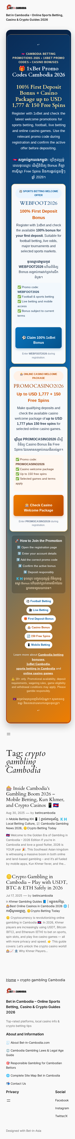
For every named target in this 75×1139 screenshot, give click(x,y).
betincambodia (45, 812)
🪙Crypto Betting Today (39, 828)
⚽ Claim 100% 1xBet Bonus (38, 340)
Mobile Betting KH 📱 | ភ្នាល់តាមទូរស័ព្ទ (33, 819)
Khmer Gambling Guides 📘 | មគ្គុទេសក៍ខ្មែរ (36, 901)
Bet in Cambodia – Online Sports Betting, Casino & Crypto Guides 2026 (33, 1006)
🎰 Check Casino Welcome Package (38, 507)
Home (11, 980)
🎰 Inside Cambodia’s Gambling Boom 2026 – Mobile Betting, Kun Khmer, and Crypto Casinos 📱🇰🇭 (35, 797)
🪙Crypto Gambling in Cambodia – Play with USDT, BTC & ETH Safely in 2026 (37, 882)
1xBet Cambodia (38, 664)
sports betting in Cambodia (35, 668)
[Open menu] (8, 734)
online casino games (38, 673)
